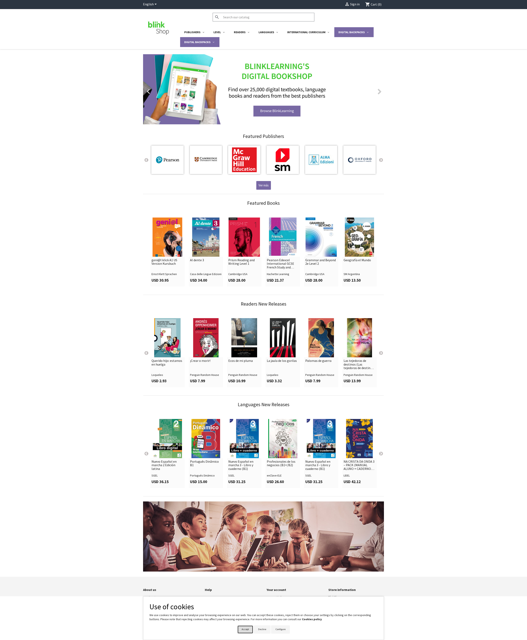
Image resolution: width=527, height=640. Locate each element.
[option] (263, 89)
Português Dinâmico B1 (204, 463)
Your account (276, 590)
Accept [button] (245, 629)
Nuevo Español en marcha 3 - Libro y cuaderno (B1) (240, 465)
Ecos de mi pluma (240, 361)
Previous (146, 160)
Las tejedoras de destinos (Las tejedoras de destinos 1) (359, 364)
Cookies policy (312, 619)
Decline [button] (262, 629)
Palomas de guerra (318, 361)
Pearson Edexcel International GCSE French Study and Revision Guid (280, 263)
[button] (161, 89)
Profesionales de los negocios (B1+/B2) (281, 463)
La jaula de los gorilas (282, 361)
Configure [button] (280, 629)
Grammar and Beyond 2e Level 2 (320, 262)
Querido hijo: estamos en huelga (167, 362)
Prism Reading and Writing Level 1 (241, 262)
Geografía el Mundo (357, 260)
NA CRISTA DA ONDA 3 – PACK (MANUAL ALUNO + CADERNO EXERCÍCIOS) (359, 465)
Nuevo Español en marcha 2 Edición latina (164, 465)
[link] (263, 89)
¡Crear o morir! (200, 361)
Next (381, 160)
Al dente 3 (197, 260)
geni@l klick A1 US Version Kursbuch (164, 262)
